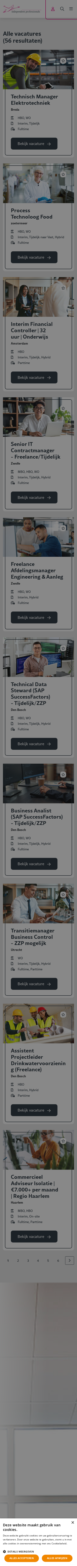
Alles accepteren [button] (21, 1558)
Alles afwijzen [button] (57, 1558)
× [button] (72, 1522)
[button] (38, 1551)
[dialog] (38, 1542)
